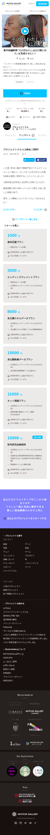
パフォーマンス (31, 563)
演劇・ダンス (8, 559)
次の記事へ (39, 209)
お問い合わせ (9, 665)
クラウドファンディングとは (15, 611)
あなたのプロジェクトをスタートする (26, 518)
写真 (5, 547)
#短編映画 (19, 81)
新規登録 (43, 4)
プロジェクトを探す (12, 11)
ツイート (26, 117)
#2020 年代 (8, 657)
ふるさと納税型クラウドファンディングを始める (24, 634)
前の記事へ (11, 209)
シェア (12, 117)
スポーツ (7, 566)
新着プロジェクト (11, 590)
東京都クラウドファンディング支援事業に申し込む (25, 638)
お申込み (7, 608)
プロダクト (30, 555)
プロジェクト (10, 135)
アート (28, 544)
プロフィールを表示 (27, 129)
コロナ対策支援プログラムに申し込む (19, 642)
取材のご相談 (9, 669)
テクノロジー (9, 563)
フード (28, 566)
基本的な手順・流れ (11, 615)
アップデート (26, 135)
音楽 (27, 547)
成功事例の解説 (10, 619)
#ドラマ (30, 81)
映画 (32, 58)
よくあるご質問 (10, 661)
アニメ (6, 551)
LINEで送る (41, 117)
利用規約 (7, 672)
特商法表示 (8, 680)
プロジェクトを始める (37, 11)
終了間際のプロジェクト (13, 593)
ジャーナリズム (10, 570)
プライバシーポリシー (12, 676)
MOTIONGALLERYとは (13, 653)
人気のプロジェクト (12, 586)
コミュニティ (9, 555)
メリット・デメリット (12, 623)
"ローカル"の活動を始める (14, 630)
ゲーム (28, 551)
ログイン (32, 3)
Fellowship (7, 627)
